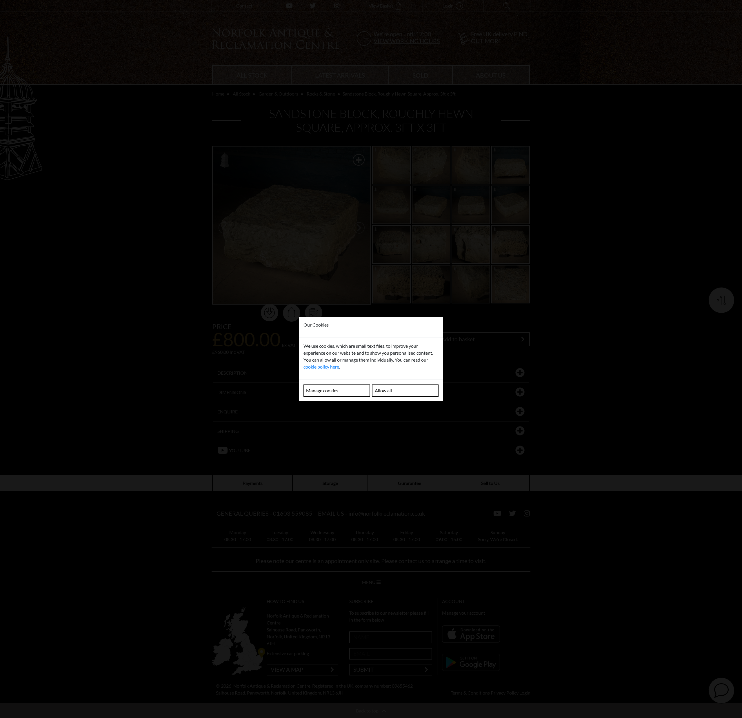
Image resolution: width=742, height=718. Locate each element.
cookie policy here (321, 366)
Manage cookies (322, 390)
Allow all (383, 390)
